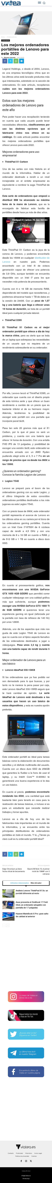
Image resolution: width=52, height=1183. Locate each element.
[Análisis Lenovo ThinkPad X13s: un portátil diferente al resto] (8, 893)
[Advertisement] (26, 960)
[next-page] (7, 925)
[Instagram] (26, 1161)
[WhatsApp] (16, 61)
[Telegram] (21, 61)
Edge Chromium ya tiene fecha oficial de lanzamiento (13, 870)
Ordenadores (12, 37)
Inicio (3, 37)
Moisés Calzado (9, 57)
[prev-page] (3, 925)
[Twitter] (10, 61)
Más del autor (36, 883)
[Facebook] (4, 61)
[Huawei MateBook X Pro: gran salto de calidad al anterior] (8, 916)
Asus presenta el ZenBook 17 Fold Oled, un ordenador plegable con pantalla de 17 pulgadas (32, 905)
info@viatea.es (26, 1176)
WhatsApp (26, 1178)
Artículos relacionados (19, 883)
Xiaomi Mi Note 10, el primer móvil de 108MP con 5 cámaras (38, 871)
